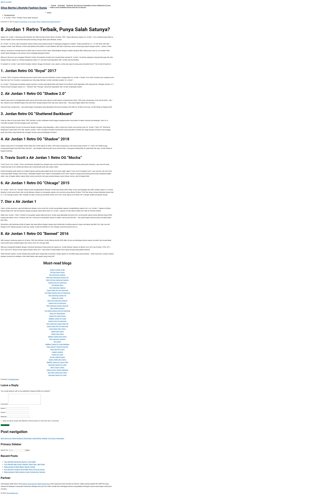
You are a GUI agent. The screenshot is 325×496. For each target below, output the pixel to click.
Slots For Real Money (57, 313)
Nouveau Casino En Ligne (57, 365)
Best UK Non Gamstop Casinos (57, 280)
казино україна (57, 352)
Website (4, 417)
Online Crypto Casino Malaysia (57, 370)
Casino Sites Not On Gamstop (57, 290)
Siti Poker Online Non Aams (57, 373)
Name (3, 408)
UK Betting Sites (57, 285)
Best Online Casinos (57, 308)
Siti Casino (57, 342)
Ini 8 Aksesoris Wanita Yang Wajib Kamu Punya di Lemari (24, 469)
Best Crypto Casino (57, 367)
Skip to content (6, 2)
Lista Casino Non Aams (57, 329)
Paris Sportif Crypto (57, 349)
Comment (4, 404)
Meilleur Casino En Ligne (57, 319)
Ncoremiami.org (12, 493)
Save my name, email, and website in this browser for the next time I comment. (31, 421)
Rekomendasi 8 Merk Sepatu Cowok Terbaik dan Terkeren (24, 472)
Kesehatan (69, 5)
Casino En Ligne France (57, 316)
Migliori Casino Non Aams (57, 337)
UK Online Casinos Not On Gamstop (57, 293)
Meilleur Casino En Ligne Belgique (57, 344)
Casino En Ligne (105, 5)
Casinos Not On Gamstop (57, 283)
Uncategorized (13, 379)
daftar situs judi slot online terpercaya (36, 484)
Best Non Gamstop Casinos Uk (57, 277)
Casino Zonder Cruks (57, 270)
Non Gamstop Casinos (81, 5)
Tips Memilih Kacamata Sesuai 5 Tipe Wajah (20, 462)
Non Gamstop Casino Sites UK (57, 306)
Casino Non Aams (57, 331)
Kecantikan (61, 5)
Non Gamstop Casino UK (57, 295)
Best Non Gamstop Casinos (57, 301)
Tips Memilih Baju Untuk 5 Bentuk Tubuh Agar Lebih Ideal (24, 464)
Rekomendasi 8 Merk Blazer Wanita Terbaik (19, 467)
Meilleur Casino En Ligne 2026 (57, 362)
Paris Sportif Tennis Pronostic (57, 347)
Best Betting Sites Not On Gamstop (75, 7)
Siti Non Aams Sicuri (57, 272)
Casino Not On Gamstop (57, 303)
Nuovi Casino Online (94, 5)
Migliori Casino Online (57, 7)
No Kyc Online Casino (57, 357)
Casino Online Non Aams (57, 360)
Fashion (53, 5)
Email (3, 412)
